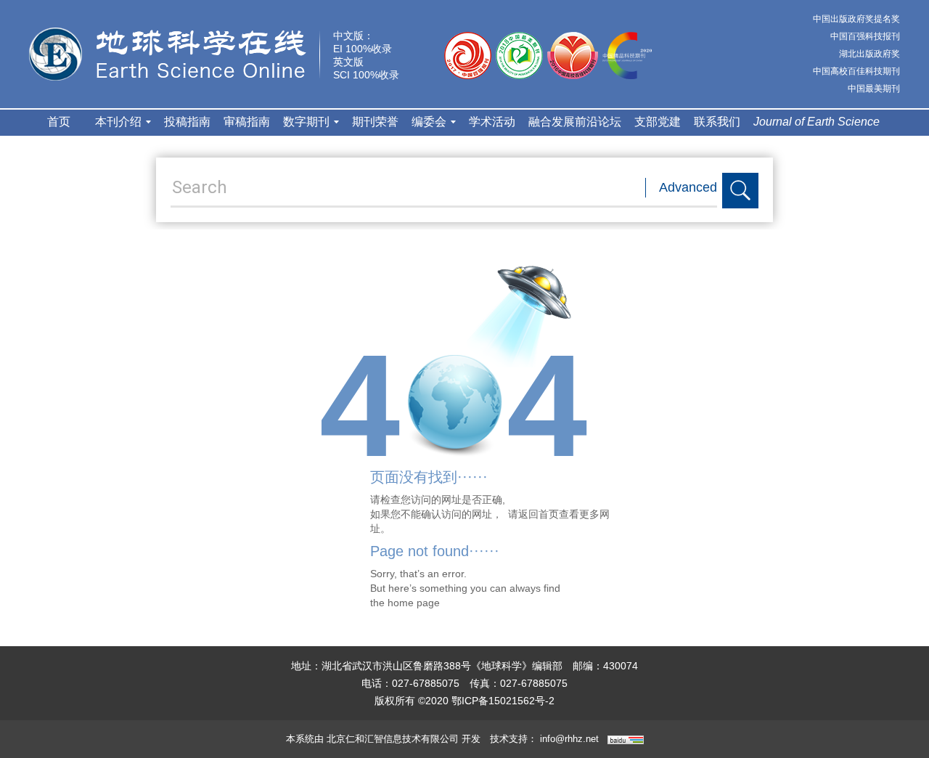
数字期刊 (306, 121)
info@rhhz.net (569, 738)
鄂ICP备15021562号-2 (502, 700)
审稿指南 (247, 121)
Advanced (688, 187)
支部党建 (657, 121)
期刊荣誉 (375, 121)
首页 (58, 121)
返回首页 (538, 514)
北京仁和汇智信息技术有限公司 (393, 738)
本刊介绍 (118, 121)
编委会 (429, 121)
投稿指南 (187, 121)
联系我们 (717, 121)
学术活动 (492, 121)
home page (414, 602)
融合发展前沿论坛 (574, 121)
